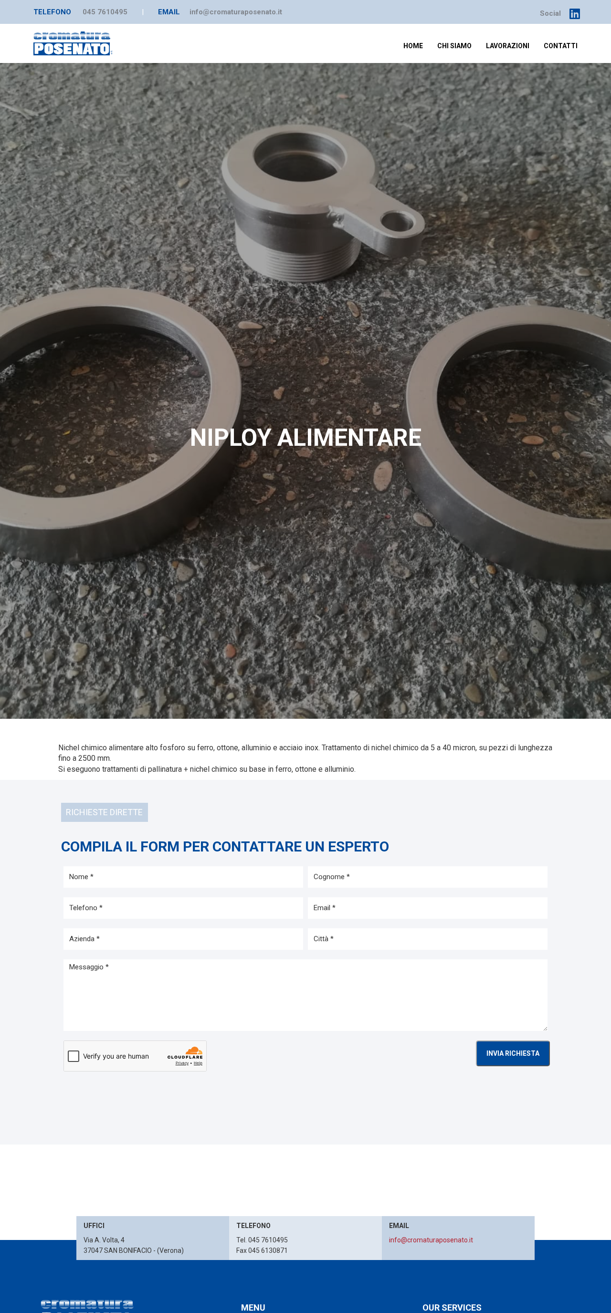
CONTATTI (561, 46)
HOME (413, 46)
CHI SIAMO (454, 46)
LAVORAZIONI (507, 46)
